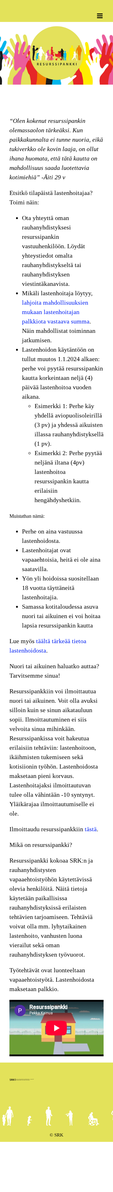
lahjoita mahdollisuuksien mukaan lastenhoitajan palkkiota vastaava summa (55, 312)
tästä (91, 829)
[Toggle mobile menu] (100, 16)
